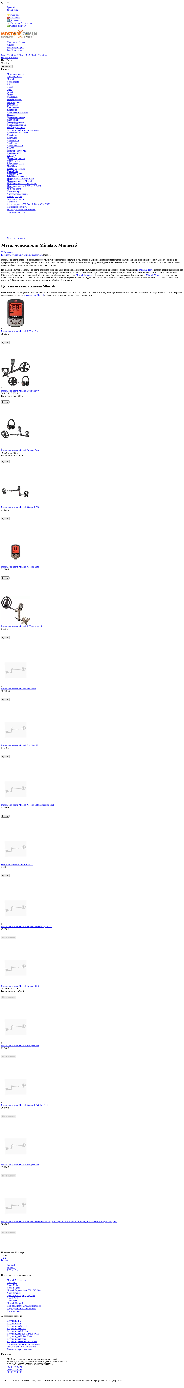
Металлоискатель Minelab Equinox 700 (20, 450)
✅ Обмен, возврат (16, 26)
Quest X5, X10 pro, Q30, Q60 (21, 1295)
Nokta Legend (13, 1287)
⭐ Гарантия (13, 15)
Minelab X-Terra (145, 270)
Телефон (5, 63)
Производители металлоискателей (24, 1306)
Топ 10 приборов (15, 47)
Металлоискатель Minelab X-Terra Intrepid (21, 626)
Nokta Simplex (14, 1293)
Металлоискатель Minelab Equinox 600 (20, 986)
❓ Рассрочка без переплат (20, 23)
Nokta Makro (13, 1285)
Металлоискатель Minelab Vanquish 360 (20, 507)
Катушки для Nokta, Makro (20, 1336)
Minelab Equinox (84, 275)
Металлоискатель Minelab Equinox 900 (20, 391)
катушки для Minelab (34, 295)
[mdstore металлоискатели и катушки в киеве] (19, 37)
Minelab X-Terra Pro (16, 1280)
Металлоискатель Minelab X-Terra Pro (19, 331)
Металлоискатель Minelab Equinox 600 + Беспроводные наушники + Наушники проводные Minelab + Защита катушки (59, 1221)
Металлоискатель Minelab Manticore (18, 688)
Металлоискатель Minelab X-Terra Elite (20, 567)
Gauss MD (12, 1300)
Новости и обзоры (16, 42)
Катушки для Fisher (16, 1339)
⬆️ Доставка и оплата (17, 20)
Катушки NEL (14, 1321)
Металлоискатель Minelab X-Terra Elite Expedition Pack (27, 805)
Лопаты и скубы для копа (19, 1349)
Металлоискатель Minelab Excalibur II (19, 745)
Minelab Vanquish (154, 275)
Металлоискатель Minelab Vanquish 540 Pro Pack (24, 1105)
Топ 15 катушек (14, 50)
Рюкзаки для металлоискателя (21, 1346)
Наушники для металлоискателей (23, 1344)
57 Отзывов (7, 252)
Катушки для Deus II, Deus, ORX (23, 1333)
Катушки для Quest (16, 1328)
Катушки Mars (14, 1323)
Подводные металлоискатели (21, 1308)
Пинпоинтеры (14, 1311)
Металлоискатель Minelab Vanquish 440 (20, 1164)
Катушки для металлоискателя (22, 1341)
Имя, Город (6, 60)
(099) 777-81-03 (39, 55)
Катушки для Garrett (17, 1326)
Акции (10, 45)
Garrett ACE (12, 1298)
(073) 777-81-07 (24, 55)
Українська (12, 10)
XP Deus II (12, 1282)
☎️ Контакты (13, 17)
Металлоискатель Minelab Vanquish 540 (20, 1045)
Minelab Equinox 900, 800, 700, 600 (24, 1290)
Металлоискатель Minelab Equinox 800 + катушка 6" (26, 926)
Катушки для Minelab (17, 1331)
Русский (11, 7)
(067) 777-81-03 (8, 55)
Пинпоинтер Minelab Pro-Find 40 (17, 864)
